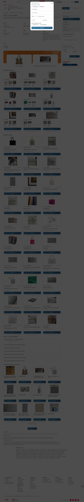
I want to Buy (35, 6)
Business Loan (35, 24)
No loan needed (43, 24)
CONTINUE (42, 27)
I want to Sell (42, 6)
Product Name (34, 9)
